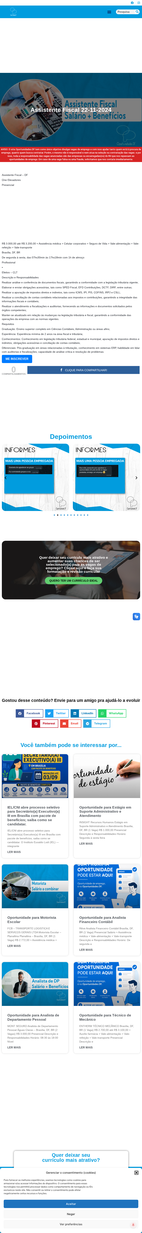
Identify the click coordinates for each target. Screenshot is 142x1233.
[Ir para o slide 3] (61, 515)
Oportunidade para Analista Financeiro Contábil (102, 920)
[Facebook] (132, 3)
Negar (71, 1214)
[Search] (137, 11)
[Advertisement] (71, 45)
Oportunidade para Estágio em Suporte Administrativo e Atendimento (105, 811)
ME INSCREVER (17, 358)
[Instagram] (138, 3)
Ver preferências (71, 1224)
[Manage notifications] (133, 1225)
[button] (136, 1173)
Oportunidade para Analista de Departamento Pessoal (33, 1017)
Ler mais (14, 852)
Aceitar (71, 1204)
